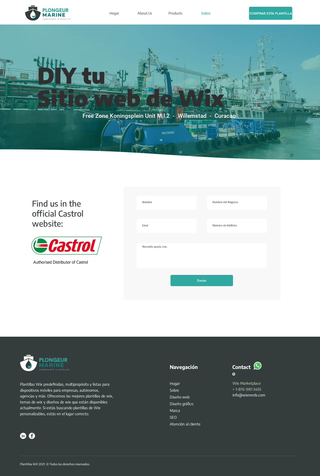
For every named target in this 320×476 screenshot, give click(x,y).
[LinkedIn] (23, 436)
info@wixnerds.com (248, 395)
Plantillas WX (29, 464)
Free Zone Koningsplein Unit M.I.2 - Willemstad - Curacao (159, 116)
